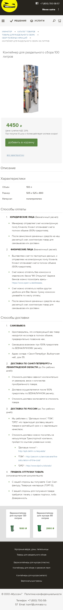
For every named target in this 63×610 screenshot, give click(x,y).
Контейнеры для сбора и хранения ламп (31, 568)
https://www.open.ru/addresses (27, 283)
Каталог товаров (26, 31)
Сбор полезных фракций (14, 38)
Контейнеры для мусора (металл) (31, 575)
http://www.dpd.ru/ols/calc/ (39, 465)
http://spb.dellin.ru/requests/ (31, 451)
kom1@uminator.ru (36, 604)
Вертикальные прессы (31, 581)
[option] (18, 523)
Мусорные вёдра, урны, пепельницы (31, 549)
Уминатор (7, 31)
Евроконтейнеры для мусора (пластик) (31, 562)
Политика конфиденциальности (43, 594)
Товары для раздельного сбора (18, 35)
